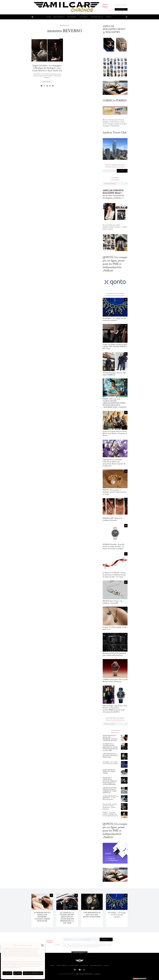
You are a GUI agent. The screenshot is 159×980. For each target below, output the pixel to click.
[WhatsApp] (84, 970)
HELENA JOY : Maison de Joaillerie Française (112, 519)
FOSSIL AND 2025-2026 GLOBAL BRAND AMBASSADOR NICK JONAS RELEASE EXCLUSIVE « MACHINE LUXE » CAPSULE (115, 403)
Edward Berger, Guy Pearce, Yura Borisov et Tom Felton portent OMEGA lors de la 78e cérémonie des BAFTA (115, 709)
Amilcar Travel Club (114, 132)
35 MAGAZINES (121, 9)
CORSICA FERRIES (115, 100)
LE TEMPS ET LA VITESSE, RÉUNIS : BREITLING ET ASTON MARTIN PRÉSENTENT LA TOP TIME (110, 747)
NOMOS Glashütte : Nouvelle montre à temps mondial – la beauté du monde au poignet (113, 546)
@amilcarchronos (78, 952)
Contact (108, 16)
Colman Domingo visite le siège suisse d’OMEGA (114, 374)
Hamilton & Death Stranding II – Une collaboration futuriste (115, 654)
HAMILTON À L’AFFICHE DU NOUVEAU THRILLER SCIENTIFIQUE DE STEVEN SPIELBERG (110, 781)
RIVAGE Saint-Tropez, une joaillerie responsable (113, 602)
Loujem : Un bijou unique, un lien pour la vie (115, 628)
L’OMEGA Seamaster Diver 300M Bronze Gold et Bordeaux (115, 680)
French (136, 979)
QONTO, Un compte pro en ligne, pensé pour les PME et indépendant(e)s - (115, 263)
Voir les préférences (33, 973)
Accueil (49, 16)
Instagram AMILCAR (96, 16)
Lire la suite (46, 81)
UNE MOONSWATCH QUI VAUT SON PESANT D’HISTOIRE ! (110, 755)
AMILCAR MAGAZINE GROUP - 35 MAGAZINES (114, 29)
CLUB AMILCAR (83, 16)
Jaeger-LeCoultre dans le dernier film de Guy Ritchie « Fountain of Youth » (115, 433)
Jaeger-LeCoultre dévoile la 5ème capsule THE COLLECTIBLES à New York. (115, 346)
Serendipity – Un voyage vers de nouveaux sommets (114, 319)
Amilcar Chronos (58, 16)
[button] (42, 945)
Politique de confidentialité (27, 977)
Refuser (17, 973)
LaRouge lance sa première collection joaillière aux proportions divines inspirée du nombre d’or (114, 462)
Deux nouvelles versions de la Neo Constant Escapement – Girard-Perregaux (110, 806)
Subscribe (105, 939)
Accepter (7, 973)
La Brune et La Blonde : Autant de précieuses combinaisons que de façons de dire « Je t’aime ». (114, 575)
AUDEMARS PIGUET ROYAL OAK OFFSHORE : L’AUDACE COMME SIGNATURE (110, 738)
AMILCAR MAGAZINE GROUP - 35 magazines (88, 974)
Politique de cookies (16, 977)
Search (122, 170)
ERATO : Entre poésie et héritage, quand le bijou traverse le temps (114, 492)
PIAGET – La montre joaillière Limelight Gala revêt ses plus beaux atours (110, 814)
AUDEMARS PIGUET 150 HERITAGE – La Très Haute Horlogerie (110, 797)
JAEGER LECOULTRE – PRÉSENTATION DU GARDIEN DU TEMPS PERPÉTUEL (110, 790)
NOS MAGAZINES (71, 16)
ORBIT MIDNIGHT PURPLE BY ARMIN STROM (109, 771)
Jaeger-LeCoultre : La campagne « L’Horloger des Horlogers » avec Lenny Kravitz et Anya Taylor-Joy (47, 68)
